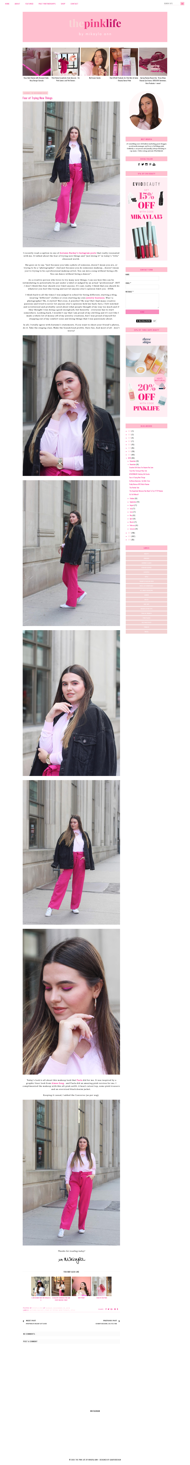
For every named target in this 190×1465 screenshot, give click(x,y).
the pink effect (146, 622)
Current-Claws (146, 563)
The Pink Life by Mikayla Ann (86, 1460)
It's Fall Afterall (134, 494)
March (132, 522)
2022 (129, 444)
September (133, 502)
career (146, 595)
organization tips (146, 609)
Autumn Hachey (37, 1310)
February (132, 525)
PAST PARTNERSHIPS (47, 3)
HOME (7, 3)
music (147, 600)
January (132, 529)
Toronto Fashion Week (146, 581)
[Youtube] (154, 165)
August (132, 505)
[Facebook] (139, 165)
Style (73, 1310)
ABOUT (17, 3)
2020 (129, 451)
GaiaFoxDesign (115, 1460)
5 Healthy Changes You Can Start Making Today (61, 1299)
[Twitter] (143, 165)
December (133, 461)
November (133, 464)
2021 (129, 448)
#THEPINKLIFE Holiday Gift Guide (139, 474)
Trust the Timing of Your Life (138, 471)
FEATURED (29, 3)
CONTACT (74, 3)
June (131, 512)
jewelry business (95, 298)
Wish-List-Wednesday (146, 586)
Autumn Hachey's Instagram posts (78, 253)
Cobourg (146, 558)
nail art (146, 604)
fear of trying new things (57, 1310)
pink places (146, 618)
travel (146, 632)
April (131, 519)
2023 (129, 441)
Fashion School (146, 567)
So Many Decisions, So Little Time (139, 481)
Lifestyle (146, 572)
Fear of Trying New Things (137, 477)
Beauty (146, 554)
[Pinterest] (150, 165)
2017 (129, 533)
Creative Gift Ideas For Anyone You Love (141, 467)
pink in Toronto (146, 613)
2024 (129, 438)
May (131, 515)
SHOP (63, 3)
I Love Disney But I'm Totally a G (40, 1299)
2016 (129, 536)
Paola (79, 1080)
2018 (129, 458)
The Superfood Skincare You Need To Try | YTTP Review (146, 491)
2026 (129, 431)
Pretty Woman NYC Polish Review (139, 484)
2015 (129, 540)
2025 (129, 434)
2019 (129, 455)
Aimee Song (58, 1083)
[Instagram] (147, 165)
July (131, 508)
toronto (146, 627)
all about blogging (146, 590)
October (132, 498)
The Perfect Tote (134, 487)
